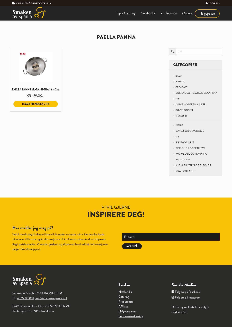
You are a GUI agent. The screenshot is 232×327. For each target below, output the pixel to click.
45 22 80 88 (25, 298)
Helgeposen (207, 13)
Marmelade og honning (191, 154)
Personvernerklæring (131, 316)
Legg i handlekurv (35, 104)
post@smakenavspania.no (50, 298)
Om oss (187, 13)
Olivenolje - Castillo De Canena (196, 93)
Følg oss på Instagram (187, 297)
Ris (177, 136)
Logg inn (214, 3)
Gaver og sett (184, 110)
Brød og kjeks (185, 142)
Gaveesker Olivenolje (190, 131)
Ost (178, 98)
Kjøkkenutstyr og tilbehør (193, 165)
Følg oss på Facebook (187, 291)
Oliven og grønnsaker (191, 104)
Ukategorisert (185, 171)
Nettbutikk (148, 13)
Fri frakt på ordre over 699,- (33, 3)
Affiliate (123, 306)
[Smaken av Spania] (36, 13)
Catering (124, 296)
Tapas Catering (126, 13)
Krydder (181, 116)
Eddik (179, 125)
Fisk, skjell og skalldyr (190, 148)
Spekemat (182, 87)
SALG (179, 76)
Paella (180, 81)
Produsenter (168, 13)
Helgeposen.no (127, 311)
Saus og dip (183, 159)
